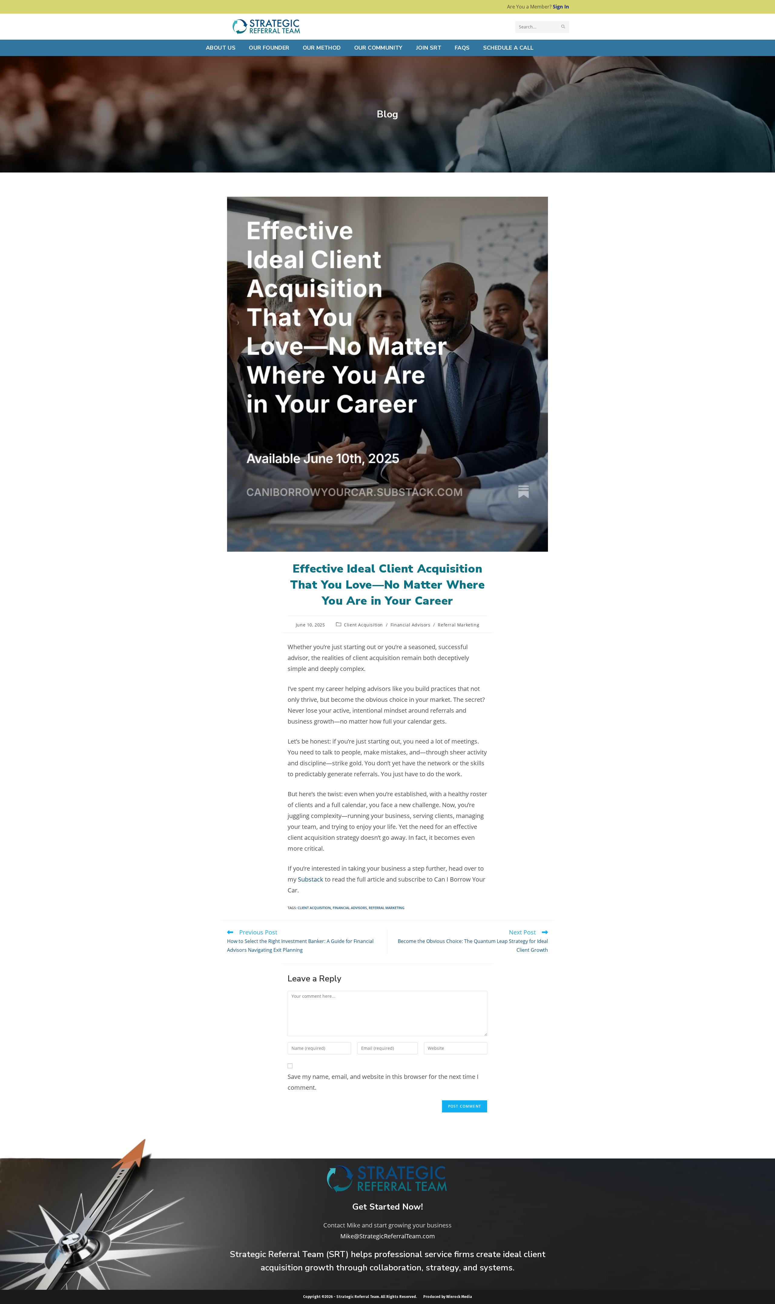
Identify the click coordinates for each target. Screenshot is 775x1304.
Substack (310, 879)
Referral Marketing (458, 625)
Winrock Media (459, 1297)
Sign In (561, 6)
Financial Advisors (410, 625)
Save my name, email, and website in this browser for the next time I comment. (383, 1082)
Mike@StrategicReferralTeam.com (387, 1236)
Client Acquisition (363, 625)
